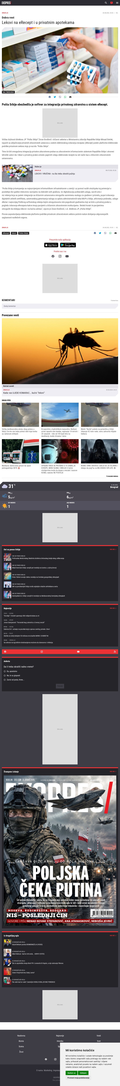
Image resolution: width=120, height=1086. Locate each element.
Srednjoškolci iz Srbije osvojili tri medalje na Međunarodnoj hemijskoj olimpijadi (60, 594)
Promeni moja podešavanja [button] (78, 1078)
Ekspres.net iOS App (51, 245)
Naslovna (21, 1035)
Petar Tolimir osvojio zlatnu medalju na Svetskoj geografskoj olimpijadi (60, 576)
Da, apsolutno (12, 671)
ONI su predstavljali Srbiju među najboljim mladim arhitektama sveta (60, 585)
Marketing (48, 1070)
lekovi (14, 233)
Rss (114, 651)
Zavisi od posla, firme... (15, 680)
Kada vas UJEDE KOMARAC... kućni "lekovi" (60, 357)
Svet (99, 1041)
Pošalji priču (111, 2)
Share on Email (70, 97)
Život (21, 1052)
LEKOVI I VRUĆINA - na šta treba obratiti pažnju (60, 173)
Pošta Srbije (23, 233)
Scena (21, 1046)
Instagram (60, 256)
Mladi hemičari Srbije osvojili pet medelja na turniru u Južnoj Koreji (60, 566)
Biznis (21, 1041)
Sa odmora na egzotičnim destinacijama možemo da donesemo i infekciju (60, 641)
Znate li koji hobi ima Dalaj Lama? (60, 971)
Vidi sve (112, 549)
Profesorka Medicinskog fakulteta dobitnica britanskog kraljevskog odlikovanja (60, 557)
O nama (39, 1070)
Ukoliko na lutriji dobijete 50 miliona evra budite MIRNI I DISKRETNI (60, 634)
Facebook (53, 256)
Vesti (99, 1035)
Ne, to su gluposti (13, 675)
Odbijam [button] (83, 1073)
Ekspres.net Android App (68, 245)
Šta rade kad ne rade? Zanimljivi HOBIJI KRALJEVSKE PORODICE (60, 980)
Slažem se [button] (72, 1073)
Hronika (60, 1041)
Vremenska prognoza (60, 486)
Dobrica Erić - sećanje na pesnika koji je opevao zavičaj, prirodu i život (60, 628)
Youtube (67, 256)
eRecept (6, 233)
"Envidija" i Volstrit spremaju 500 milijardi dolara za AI (60, 614)
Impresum (57, 1070)
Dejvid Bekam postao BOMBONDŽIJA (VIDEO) (60, 943)
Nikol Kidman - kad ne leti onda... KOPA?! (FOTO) (60, 952)
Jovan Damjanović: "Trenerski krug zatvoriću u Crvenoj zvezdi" (60, 621)
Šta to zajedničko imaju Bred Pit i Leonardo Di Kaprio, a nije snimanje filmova (60, 962)
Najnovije (60, 1035)
